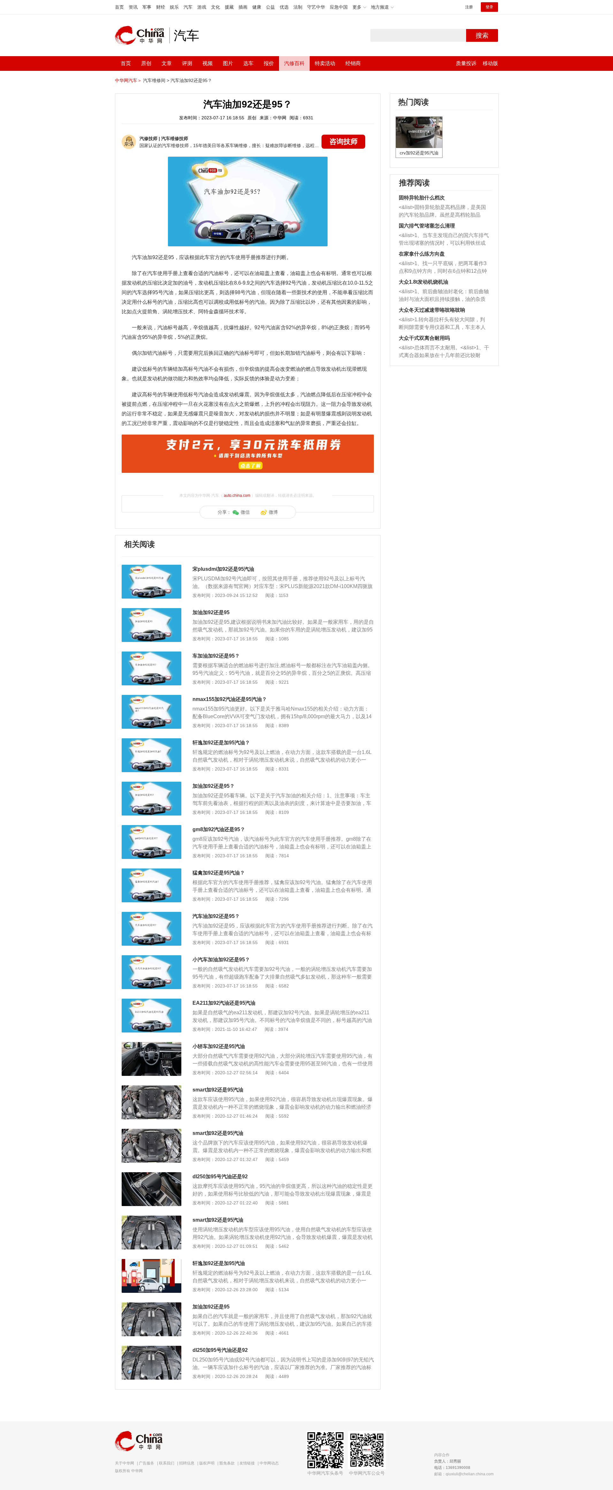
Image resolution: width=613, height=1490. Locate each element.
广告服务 (146, 1463)
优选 (284, 7)
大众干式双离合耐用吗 (424, 338)
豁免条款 (227, 1463)
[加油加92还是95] (151, 611)
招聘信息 (186, 1463)
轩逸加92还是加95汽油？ (221, 742)
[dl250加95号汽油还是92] (151, 1175)
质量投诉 (466, 63)
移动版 (490, 63)
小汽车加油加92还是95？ (221, 959)
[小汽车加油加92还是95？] (151, 958)
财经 (160, 7)
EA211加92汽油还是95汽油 (224, 1003)
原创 (146, 63)
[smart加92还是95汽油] (151, 1088)
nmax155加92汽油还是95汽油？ (230, 699)
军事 (146, 7)
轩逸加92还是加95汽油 (219, 1263)
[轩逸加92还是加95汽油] (151, 1262)
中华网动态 (269, 1463)
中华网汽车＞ (128, 80)
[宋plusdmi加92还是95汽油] (151, 567)
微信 (245, 512)
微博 (273, 512)
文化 (215, 7)
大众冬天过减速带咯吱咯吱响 (432, 310)
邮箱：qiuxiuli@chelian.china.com (464, 1474)
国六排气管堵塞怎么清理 (427, 225)
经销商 (353, 63)
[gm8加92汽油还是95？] (151, 828)
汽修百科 (294, 63)
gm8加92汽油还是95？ (219, 829)
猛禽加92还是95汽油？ (219, 872)
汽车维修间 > (156, 80)
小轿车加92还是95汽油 (219, 1046)
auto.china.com (237, 495)
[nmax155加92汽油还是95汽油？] (151, 698)
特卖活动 (325, 63)
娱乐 (174, 7)
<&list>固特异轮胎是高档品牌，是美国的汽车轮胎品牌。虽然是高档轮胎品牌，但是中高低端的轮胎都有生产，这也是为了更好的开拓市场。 (442, 212)
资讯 (133, 7)
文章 (167, 63)
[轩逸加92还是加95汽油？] (151, 741)
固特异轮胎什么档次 (422, 197)
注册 (469, 7)
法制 (297, 7)
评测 (187, 63)
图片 (228, 63)
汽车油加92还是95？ (191, 80)
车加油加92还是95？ (216, 656)
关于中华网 (124, 1463)
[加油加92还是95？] (151, 784)
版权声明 (207, 1463)
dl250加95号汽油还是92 (220, 1176)
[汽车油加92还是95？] (151, 915)
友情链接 (247, 1463)
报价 (269, 63)
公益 (270, 7)
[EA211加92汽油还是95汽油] (151, 1001)
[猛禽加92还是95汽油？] (151, 871)
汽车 (188, 7)
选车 (248, 63)
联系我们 (166, 1463)
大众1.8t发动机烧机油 (423, 282)
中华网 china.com (142, 35)
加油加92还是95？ (214, 786)
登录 (489, 7)
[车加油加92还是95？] (151, 654)
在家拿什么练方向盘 (422, 254)
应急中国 (339, 7)
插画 (242, 7)
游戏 (201, 7)
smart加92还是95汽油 (218, 1089)
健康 (256, 7)
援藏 (229, 7)
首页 (119, 7)
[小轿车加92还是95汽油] (151, 1045)
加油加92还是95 (211, 612)
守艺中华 (316, 7)
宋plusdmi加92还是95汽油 (223, 569)
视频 (207, 63)
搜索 (482, 35)
